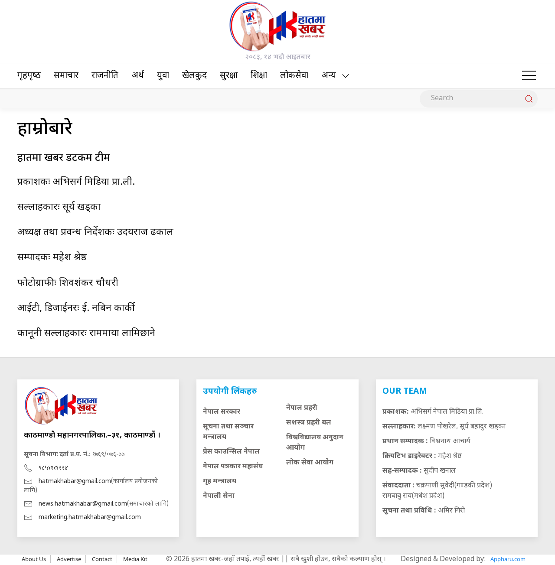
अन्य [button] (328, 76)
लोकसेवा (294, 76)
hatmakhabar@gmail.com (75, 481)
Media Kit (135, 559)
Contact (102, 559)
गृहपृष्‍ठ (29, 76)
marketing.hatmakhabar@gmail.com (90, 517)
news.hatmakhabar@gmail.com (83, 504)
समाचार (66, 76)
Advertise (69, 559)
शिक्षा (259, 76)
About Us (34, 559)
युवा (163, 76)
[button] (529, 75)
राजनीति (104, 76)
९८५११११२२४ (53, 468)
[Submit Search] (529, 99)
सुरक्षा (229, 76)
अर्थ (137, 76)
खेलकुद (194, 76)
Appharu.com (508, 559)
